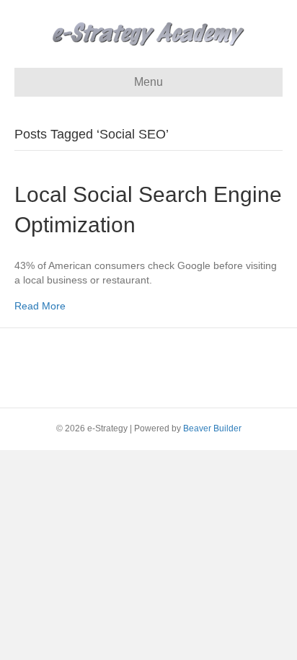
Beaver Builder (212, 428)
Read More (40, 306)
